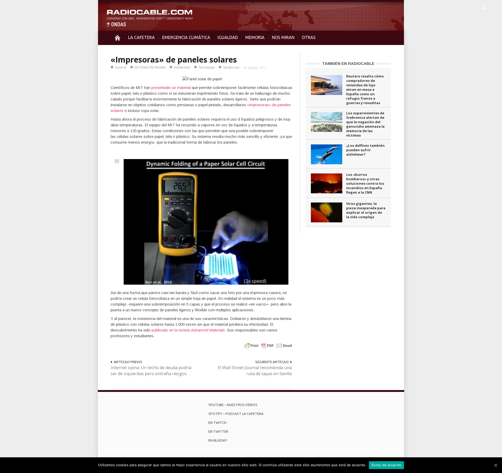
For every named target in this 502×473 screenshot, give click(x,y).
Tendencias (231, 67)
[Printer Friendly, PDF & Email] (268, 345)
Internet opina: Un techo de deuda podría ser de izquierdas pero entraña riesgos (151, 370)
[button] (484, 7)
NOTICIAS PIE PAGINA (150, 67)
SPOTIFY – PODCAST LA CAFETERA (236, 413)
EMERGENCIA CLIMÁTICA (186, 37)
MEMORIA (255, 37)
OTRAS (309, 37)
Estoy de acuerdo (386, 465)
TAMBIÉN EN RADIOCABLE (348, 63)
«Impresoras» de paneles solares (174, 59)
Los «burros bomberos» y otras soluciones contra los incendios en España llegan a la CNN (365, 183)
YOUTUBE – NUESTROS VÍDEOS (233, 405)
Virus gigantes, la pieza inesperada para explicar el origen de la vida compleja (365, 210)
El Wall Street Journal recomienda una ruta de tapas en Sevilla (255, 370)
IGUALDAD (228, 37)
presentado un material (171, 87)
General (120, 67)
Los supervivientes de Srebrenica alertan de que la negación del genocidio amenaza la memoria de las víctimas (365, 124)
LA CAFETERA (141, 37)
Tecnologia (206, 67)
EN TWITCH (217, 422)
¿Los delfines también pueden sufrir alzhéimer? (365, 150)
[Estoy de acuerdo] (495, 465)
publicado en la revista (188, 330)
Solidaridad (182, 67)
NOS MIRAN (283, 37)
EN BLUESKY (217, 440)
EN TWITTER (218, 431)
